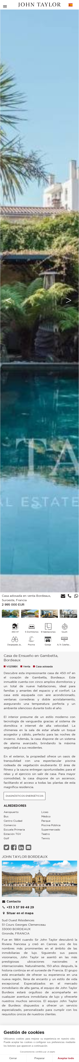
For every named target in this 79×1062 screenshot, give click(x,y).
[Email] (29, 847)
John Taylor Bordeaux (25, 856)
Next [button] (68, 300)
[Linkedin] (21, 847)
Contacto (13, 901)
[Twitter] (7, 847)
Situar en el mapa (19, 913)
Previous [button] (8, 300)
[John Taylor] (39, 4)
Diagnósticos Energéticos (24, 795)
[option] (39, 300)
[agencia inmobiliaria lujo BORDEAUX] (39, 880)
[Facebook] (14, 847)
